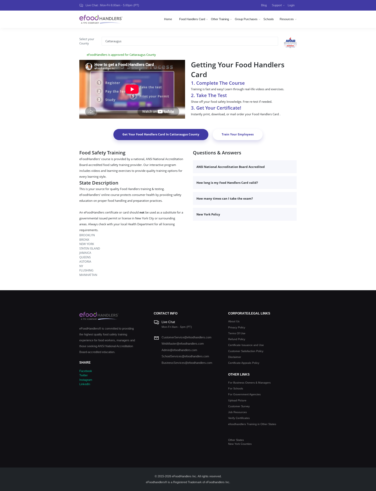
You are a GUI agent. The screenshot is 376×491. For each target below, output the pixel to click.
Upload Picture (237, 400)
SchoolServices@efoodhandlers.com (185, 356)
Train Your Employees (238, 134)
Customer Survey (239, 406)
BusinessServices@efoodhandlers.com (187, 362)
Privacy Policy (236, 327)
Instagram (85, 379)
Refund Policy (236, 339)
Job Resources (237, 412)
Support (277, 5)
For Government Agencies (244, 394)
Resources (287, 19)
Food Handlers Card (192, 19)
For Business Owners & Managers (249, 382)
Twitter (83, 375)
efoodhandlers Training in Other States (252, 424)
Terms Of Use (236, 333)
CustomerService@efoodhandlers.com (187, 337)
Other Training (220, 19)
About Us (234, 321)
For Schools (235, 388)
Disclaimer (234, 357)
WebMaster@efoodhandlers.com (183, 343)
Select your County (86, 41)
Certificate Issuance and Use (246, 345)
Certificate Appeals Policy (243, 362)
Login (291, 5)
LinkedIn (84, 384)
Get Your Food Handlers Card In (160, 134)
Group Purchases (246, 19)
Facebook (85, 371)
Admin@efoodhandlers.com (179, 350)
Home (168, 19)
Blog (264, 5)
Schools (268, 19)
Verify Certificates (239, 418)
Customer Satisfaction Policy (245, 351)
